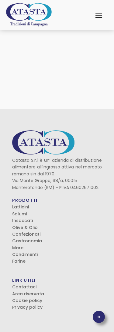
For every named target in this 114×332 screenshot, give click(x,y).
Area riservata (28, 294)
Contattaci (24, 287)
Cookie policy (27, 300)
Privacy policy (27, 307)
